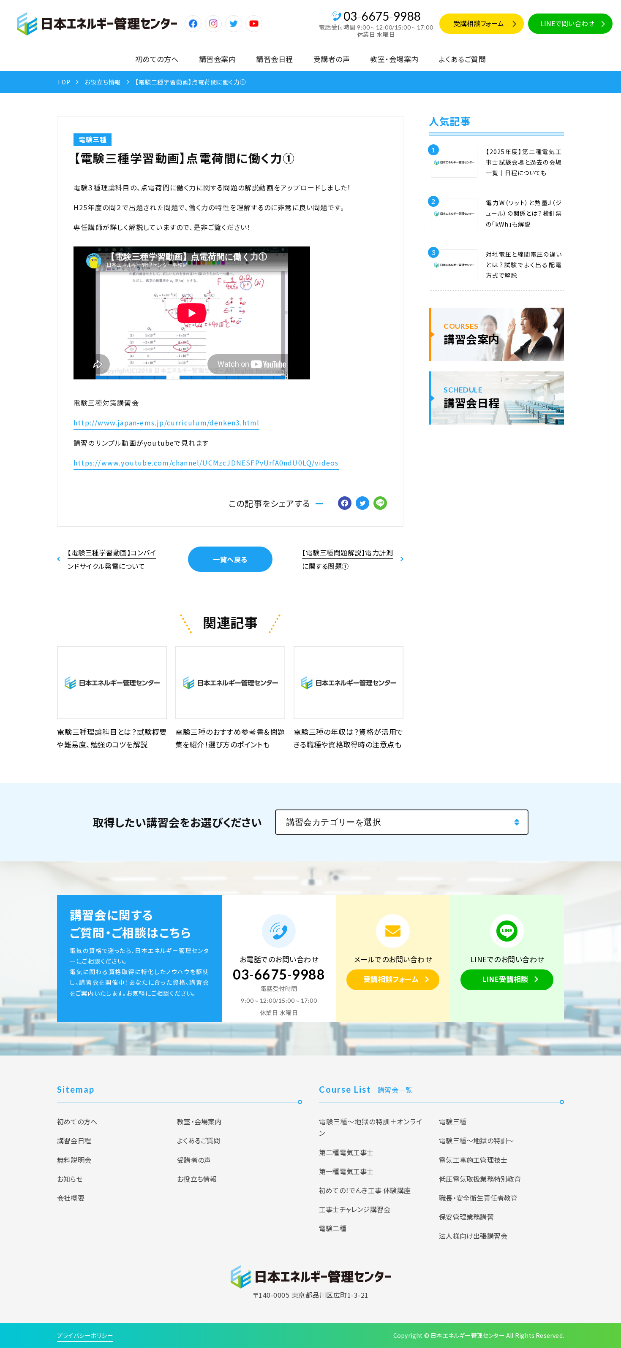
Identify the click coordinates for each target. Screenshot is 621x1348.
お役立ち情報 (102, 82)
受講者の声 (331, 59)
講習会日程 (274, 59)
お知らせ (70, 1179)
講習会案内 (217, 59)
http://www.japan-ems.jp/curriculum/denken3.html (166, 422)
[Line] (380, 503)
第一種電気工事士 (346, 1171)
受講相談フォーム (478, 23)
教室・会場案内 (394, 59)
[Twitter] (362, 503)
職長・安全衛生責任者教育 (478, 1198)
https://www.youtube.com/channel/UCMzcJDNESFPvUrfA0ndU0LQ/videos (206, 462)
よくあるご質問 (462, 59)
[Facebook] (344, 503)
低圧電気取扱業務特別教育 (480, 1179)
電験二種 (332, 1228)
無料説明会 (74, 1160)
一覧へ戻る (230, 559)
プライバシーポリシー (85, 1335)
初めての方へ (157, 59)
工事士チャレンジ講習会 (354, 1209)
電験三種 (92, 139)
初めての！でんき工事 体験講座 (365, 1190)
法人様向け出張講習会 (473, 1236)
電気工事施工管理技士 (473, 1160)
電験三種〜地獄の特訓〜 (476, 1140)
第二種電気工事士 (346, 1152)
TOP (63, 82)
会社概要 (70, 1198)
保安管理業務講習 (466, 1217)
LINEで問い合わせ (567, 23)
